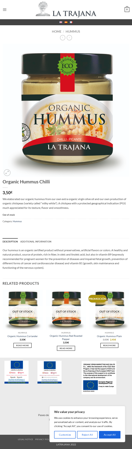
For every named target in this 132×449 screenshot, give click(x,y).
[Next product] (62, 37)
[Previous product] (69, 37)
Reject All (87, 434)
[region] (87, 424)
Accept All (110, 434)
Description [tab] (10, 241)
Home (56, 31)
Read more (22, 345)
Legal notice (25, 439)
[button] (5, 9)
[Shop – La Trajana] (66, 9)
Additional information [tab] (36, 241)
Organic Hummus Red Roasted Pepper (66, 337)
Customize (65, 434)
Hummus (73, 31)
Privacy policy (44, 439)
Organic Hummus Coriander (22, 336)
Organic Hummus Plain (109, 336)
